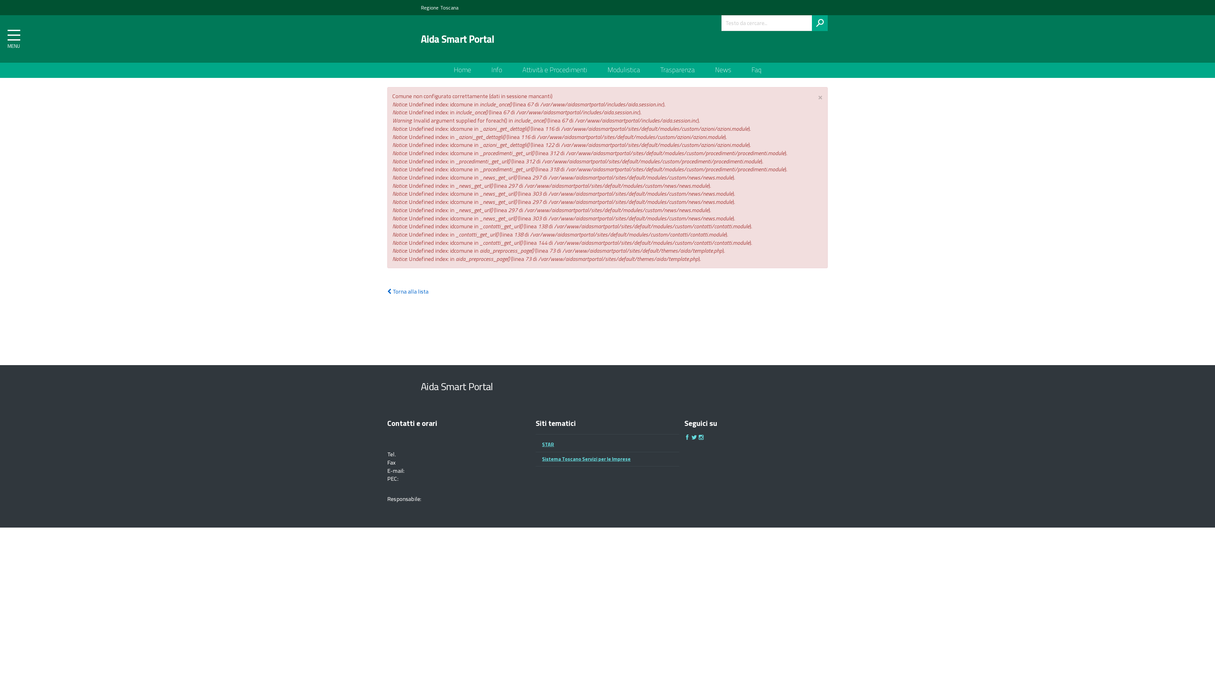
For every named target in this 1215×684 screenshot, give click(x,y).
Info (496, 70)
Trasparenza (677, 70)
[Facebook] (687, 438)
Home (462, 70)
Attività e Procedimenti (554, 70)
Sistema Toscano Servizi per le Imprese (586, 459)
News (723, 70)
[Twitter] (694, 438)
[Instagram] (701, 438)
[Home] (399, 39)
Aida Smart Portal (458, 39)
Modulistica (624, 70)
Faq (756, 70)
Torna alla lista (409, 291)
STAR (548, 444)
